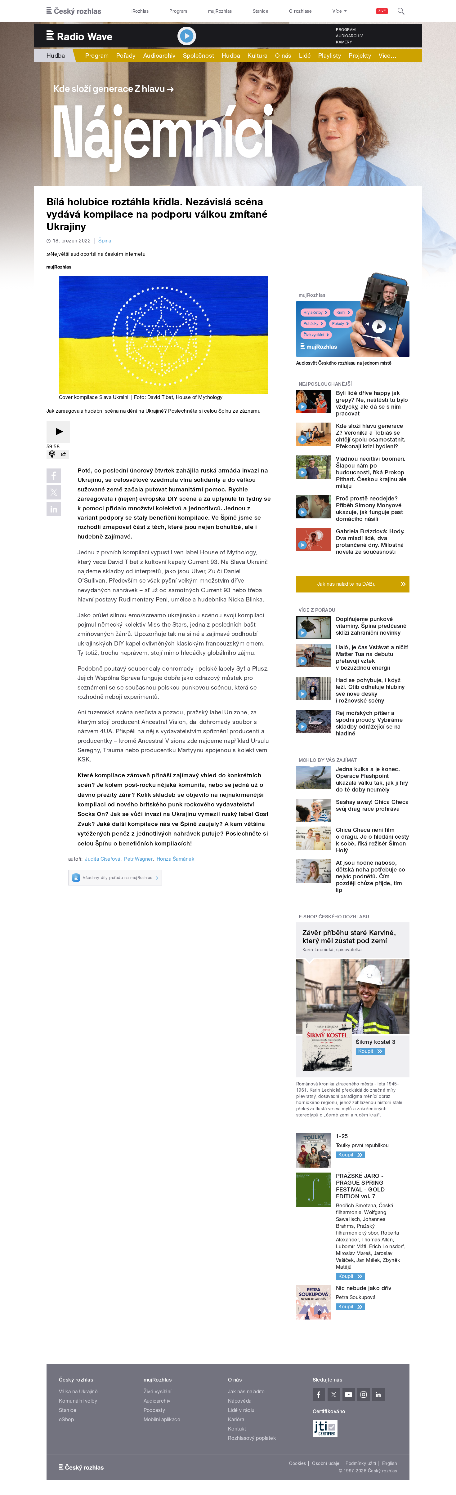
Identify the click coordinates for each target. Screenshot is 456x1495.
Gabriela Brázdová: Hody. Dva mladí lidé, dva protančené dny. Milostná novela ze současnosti (370, 541)
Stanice (260, 11)
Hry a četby (313, 312)
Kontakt (237, 1429)
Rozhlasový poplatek (252, 1438)
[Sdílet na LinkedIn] (54, 509)
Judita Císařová (102, 859)
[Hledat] (401, 11)
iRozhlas (140, 11)
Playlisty (329, 55)
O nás (283, 55)
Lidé (305, 55)
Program (178, 11)
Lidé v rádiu (241, 1410)
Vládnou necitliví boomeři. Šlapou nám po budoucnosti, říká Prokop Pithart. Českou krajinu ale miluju (371, 472)
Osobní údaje (326, 1463)
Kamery (344, 42)
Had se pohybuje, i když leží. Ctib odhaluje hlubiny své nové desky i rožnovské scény (370, 690)
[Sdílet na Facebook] (54, 475)
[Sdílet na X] (54, 492)
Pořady (126, 55)
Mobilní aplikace (162, 1419)
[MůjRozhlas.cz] (59, 268)
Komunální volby (78, 1401)
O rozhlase (300, 11)
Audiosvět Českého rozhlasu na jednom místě (343, 363)
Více (387, 55)
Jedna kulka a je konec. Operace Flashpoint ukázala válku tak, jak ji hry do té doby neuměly (372, 779)
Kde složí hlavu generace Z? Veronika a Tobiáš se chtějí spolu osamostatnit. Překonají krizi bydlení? (370, 436)
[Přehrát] (58, 432)
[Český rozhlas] (74, 11)
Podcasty (154, 1410)
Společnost (198, 55)
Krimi (341, 312)
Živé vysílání (314, 335)
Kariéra (236, 1419)
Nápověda (240, 1401)
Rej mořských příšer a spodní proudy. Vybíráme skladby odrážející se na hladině (369, 723)
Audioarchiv (349, 36)
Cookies (297, 1463)
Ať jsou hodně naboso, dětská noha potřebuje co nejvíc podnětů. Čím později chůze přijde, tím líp (370, 876)
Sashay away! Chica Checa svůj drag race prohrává (372, 805)
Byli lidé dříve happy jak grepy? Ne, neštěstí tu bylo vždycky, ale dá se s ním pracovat (372, 403)
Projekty (360, 55)
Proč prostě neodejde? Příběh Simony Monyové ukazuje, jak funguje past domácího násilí (369, 508)
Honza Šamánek (175, 859)
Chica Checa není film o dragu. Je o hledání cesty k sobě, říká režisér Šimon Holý (372, 840)
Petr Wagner (138, 859)
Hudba (56, 55)
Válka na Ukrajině (78, 1392)
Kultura (257, 55)
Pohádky (311, 324)
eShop (66, 1419)
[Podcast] (52, 454)
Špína (104, 241)
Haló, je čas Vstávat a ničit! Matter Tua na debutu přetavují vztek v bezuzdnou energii (372, 657)
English (389, 1463)
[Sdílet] (63, 454)
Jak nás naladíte (246, 1392)
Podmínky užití (361, 1463)
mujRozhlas (220, 11)
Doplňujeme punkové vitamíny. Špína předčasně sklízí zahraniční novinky (371, 626)
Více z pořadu (317, 610)
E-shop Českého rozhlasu (334, 917)
